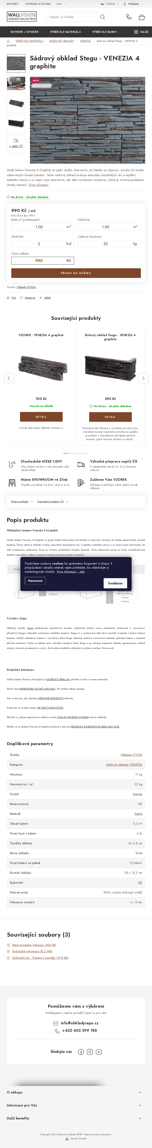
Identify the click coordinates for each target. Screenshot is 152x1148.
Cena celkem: (20, 253)
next (143, 378)
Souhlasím (115, 583)
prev (9, 378)
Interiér (137, 794)
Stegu (30, 628)
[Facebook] (81, 1052)
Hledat (103, 17)
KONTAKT (13, 4)
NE (140, 882)
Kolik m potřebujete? (25, 220)
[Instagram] (90, 1052)
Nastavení (35, 581)
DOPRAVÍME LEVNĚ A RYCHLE (37, 688)
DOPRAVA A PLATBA (38, 4)
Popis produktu (20, 501)
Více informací (39, 185)
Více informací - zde (71, 572)
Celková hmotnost (89, 237)
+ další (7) (16, 146)
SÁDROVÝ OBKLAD (58, 679)
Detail (41, 417)
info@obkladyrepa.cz (80, 1023)
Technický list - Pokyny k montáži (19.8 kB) (40, 958)
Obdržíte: (84, 220)
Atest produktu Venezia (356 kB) (34, 945)
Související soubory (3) (50, 501)
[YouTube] (99, 1052)
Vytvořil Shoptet (78, 1138)
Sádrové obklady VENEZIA (124, 765)
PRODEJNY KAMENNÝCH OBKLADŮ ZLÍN (94, 726)
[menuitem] (26, 31)
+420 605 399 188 (129, 17)
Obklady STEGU (26, 287)
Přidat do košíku (76, 273)
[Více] (141, 31)
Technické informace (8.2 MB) (32, 951)
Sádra (138, 814)
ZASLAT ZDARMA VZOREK (73, 717)
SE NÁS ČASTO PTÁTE (50, 707)
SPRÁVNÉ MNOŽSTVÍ (50, 698)
